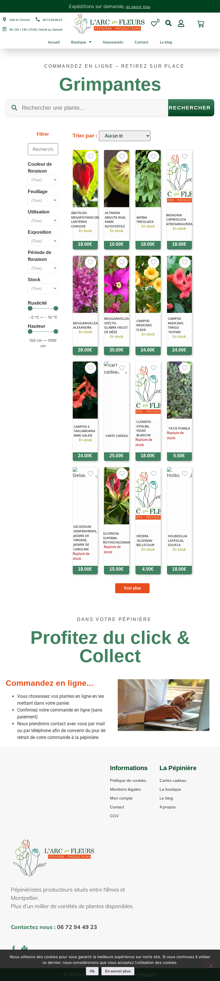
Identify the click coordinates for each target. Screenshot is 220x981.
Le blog (166, 42)
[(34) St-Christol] (4, 19)
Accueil (54, 42)
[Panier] (200, 24)
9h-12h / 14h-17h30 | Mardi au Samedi (35, 29)
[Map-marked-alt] (24, 948)
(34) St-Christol (19, 20)
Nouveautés (113, 42)
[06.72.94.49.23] (38, 19)
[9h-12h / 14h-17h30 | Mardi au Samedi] (4, 29)
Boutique (78, 42)
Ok (92, 971)
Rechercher (190, 108)
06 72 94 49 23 (77, 927)
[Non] (211, 965)
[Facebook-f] (13, 948)
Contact (141, 42)
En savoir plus (118, 971)
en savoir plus (138, 7)
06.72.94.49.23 (52, 20)
